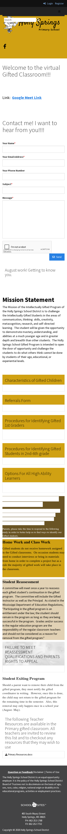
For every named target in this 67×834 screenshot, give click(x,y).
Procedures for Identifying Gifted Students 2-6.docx (34, 461)
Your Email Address (13, 156)
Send (58, 256)
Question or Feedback (20, 772)
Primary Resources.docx (19, 754)
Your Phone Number (13, 170)
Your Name (8, 143)
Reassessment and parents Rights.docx (27, 668)
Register (59, 3)
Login (49, 3)
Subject (7, 184)
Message (7, 197)
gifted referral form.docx (20, 408)
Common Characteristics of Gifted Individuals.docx (33, 388)
